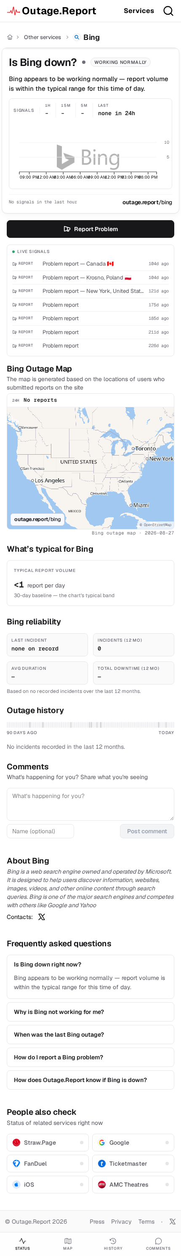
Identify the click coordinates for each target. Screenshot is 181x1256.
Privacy (121, 1221)
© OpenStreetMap (155, 524)
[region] (90, 468)
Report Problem (96, 229)
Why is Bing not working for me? (59, 1012)
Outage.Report (59, 10)
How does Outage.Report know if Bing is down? (80, 1080)
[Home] (10, 37)
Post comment (147, 831)
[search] (168, 11)
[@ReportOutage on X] (172, 1221)
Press (97, 1221)
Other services (42, 37)
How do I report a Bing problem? (58, 1057)
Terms (146, 1221)
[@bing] (41, 917)
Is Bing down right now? (47, 964)
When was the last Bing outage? (59, 1034)
